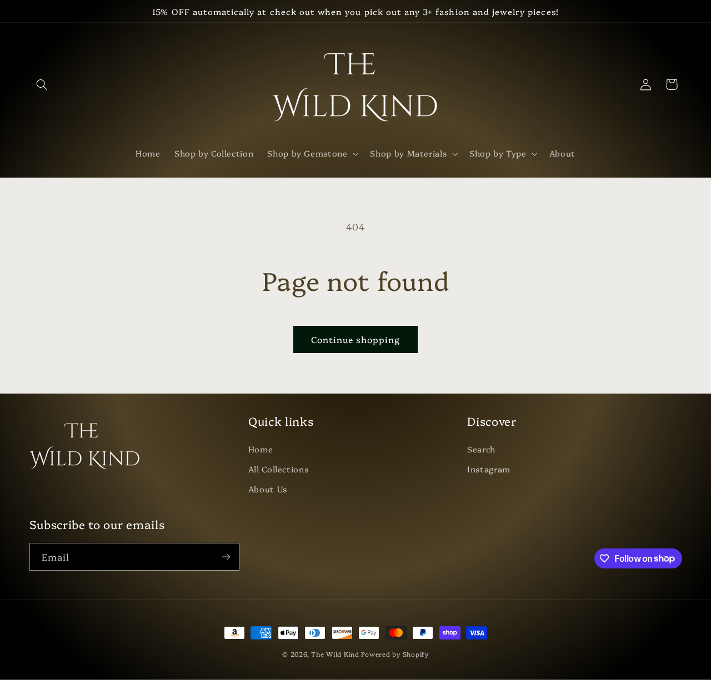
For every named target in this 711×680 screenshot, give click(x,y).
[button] (42, 84)
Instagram (488, 469)
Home (260, 449)
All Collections (278, 469)
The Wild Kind (335, 653)
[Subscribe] (225, 556)
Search (481, 449)
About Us (267, 489)
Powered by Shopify (394, 653)
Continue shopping (355, 339)
